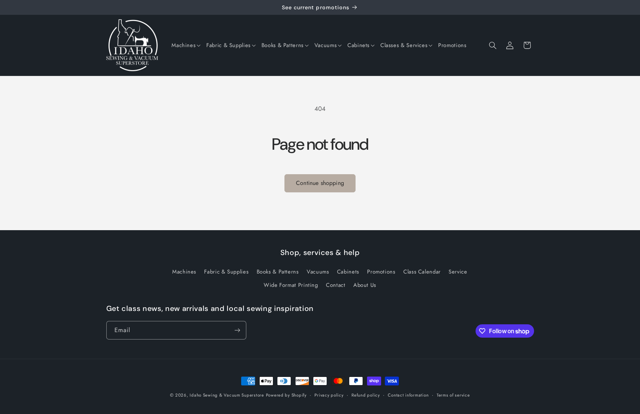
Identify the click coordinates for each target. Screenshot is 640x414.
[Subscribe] (237, 330)
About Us (364, 285)
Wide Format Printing (291, 285)
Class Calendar (422, 272)
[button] (186, 45)
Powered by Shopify (286, 395)
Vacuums (318, 272)
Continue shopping (320, 183)
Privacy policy (328, 395)
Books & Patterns (278, 272)
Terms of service (453, 395)
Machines (184, 272)
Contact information (408, 395)
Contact (335, 285)
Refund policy (365, 395)
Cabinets (348, 272)
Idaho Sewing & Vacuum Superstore (227, 395)
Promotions (381, 272)
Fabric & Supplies (226, 272)
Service (458, 272)
